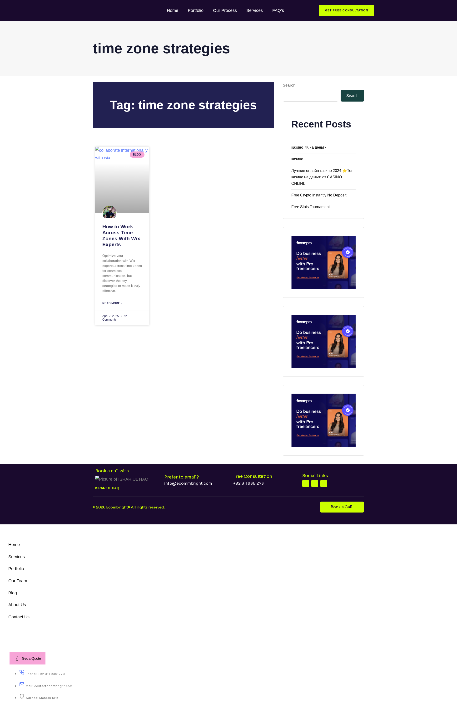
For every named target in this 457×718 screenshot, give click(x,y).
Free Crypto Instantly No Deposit (318, 195)
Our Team (17, 580)
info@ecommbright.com (188, 483)
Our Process (225, 10)
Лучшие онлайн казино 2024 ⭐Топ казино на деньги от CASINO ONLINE (322, 177)
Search (289, 85)
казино (297, 159)
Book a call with (112, 471)
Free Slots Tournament (310, 207)
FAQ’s (278, 10)
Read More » (112, 303)
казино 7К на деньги (309, 147)
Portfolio (196, 10)
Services (254, 10)
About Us (17, 604)
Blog (12, 593)
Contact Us (19, 617)
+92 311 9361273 (248, 483)
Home (172, 10)
